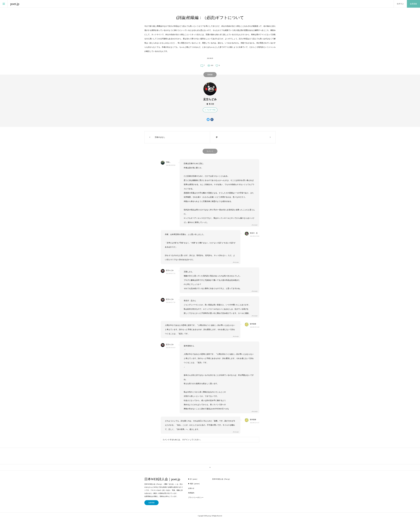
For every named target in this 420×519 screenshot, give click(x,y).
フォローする (211, 110)
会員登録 (413, 4)
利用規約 (191, 493)
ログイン (400, 4)
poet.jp (14, 4)
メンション (255, 225)
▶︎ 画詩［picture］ (194, 484)
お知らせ (191, 488)
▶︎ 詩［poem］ (193, 479)
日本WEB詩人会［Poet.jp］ (221, 479)
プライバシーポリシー (195, 497)
